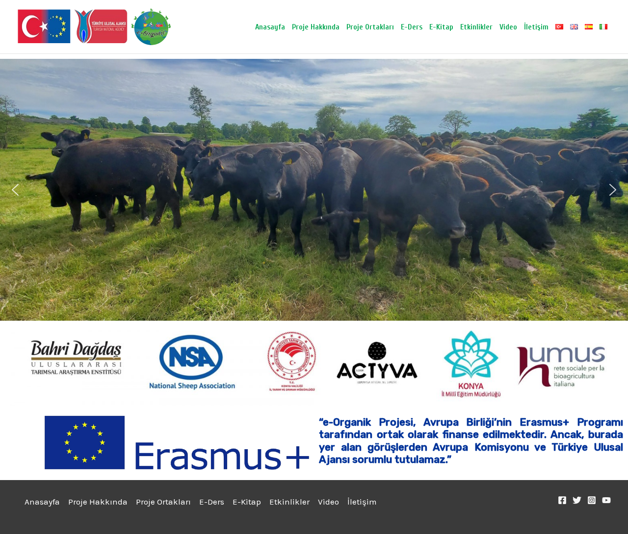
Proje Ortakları (370, 27)
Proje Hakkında (316, 27)
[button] (15, 190)
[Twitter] (577, 500)
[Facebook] (562, 500)
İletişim (536, 27)
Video (508, 27)
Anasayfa (270, 27)
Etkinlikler (476, 27)
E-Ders (411, 27)
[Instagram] (591, 500)
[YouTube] (606, 500)
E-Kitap (441, 27)
